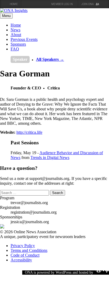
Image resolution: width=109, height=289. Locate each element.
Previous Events (24, 39)
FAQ (15, 49)
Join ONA (87, 4)
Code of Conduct (25, 255)
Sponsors (18, 44)
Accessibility (21, 260)
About (16, 34)
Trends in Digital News (49, 157)
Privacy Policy (23, 245)
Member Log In (62, 4)
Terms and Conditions (29, 250)
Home (14, 4)
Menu (6, 16)
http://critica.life (29, 132)
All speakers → (50, 59)
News (15, 30)
